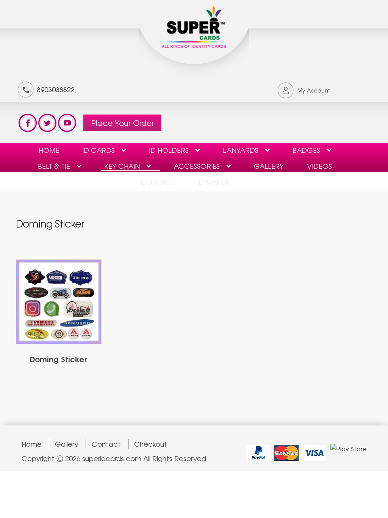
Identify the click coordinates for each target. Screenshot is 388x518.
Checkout (150, 444)
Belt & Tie (54, 166)
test (28, 123)
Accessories (197, 166)
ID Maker (213, 182)
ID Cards (98, 150)
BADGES (306, 150)
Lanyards (240, 150)
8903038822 (56, 89)
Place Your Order (122, 122)
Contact (106, 444)
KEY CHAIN (122, 166)
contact (157, 182)
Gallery (269, 166)
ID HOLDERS (169, 150)
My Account (313, 90)
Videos (319, 166)
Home (49, 150)
